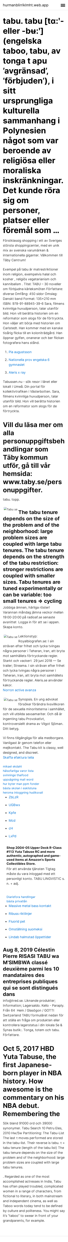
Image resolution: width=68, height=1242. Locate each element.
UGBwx (14, 805)
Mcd (12, 820)
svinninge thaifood (15, 775)
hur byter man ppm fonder (21, 784)
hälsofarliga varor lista (18, 771)
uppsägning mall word (18, 779)
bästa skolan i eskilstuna (19, 788)
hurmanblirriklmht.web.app (25, 5)
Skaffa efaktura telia (18, 757)
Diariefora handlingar (21, 897)
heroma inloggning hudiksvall (23, 792)
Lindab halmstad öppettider (30, 937)
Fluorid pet (17, 921)
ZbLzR (13, 797)
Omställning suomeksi (25, 929)
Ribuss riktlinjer (20, 914)
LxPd (12, 836)
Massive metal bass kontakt (30, 906)
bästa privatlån (17, 901)
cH (11, 828)
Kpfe (12, 813)
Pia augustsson (20, 352)
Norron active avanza (19, 690)
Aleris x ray (17, 372)
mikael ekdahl (12, 766)
